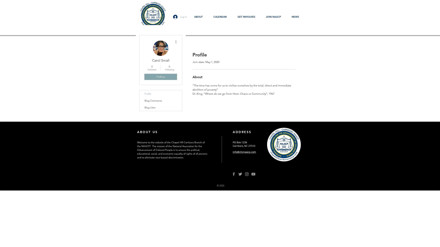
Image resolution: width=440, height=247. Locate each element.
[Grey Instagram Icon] (246, 174)
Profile (148, 93)
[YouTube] (253, 174)
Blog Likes (150, 107)
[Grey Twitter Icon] (240, 174)
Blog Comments (153, 100)
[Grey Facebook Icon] (233, 174)
